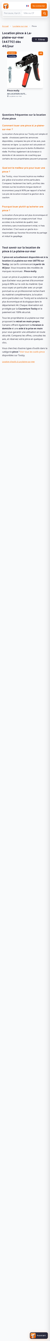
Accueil (5, 26)
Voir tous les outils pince (32, 351)
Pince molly (13, 90)
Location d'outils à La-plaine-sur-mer (18, 361)
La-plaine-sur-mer (20, 26)
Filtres (41, 39)
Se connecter (39, 6)
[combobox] (27, 6)
